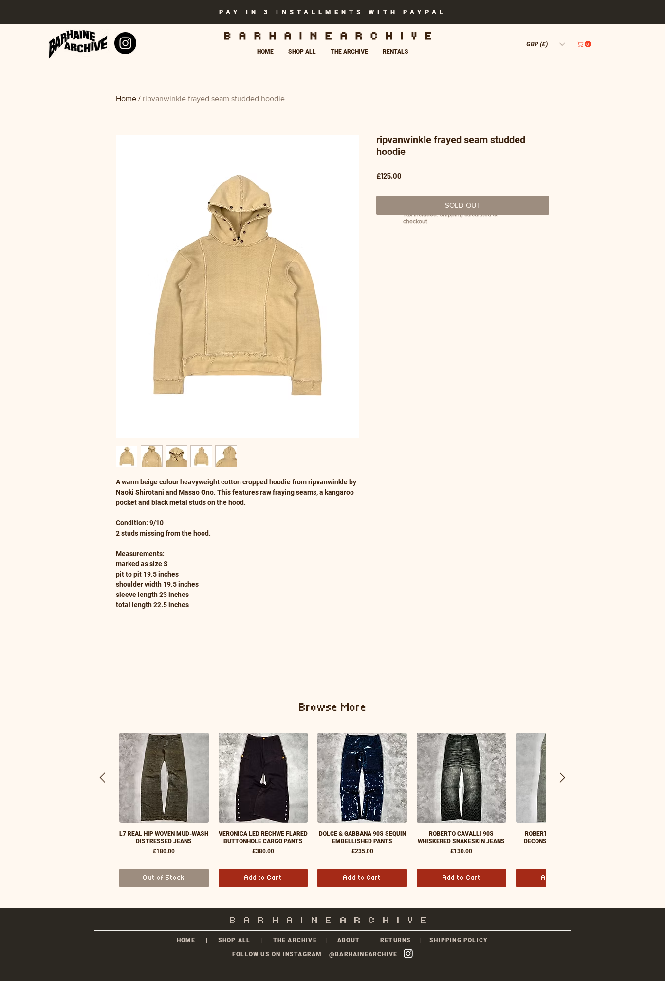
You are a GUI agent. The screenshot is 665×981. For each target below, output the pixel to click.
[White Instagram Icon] (408, 953)
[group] (332, 810)
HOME (186, 940)
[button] (545, 44)
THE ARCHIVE (295, 940)
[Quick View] (164, 778)
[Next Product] (562, 777)
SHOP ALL (234, 940)
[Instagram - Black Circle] (125, 43)
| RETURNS (389, 940)
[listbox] (545, 44)
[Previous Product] (102, 777)
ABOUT (349, 940)
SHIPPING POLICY (458, 940)
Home (126, 99)
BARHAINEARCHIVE (332, 36)
